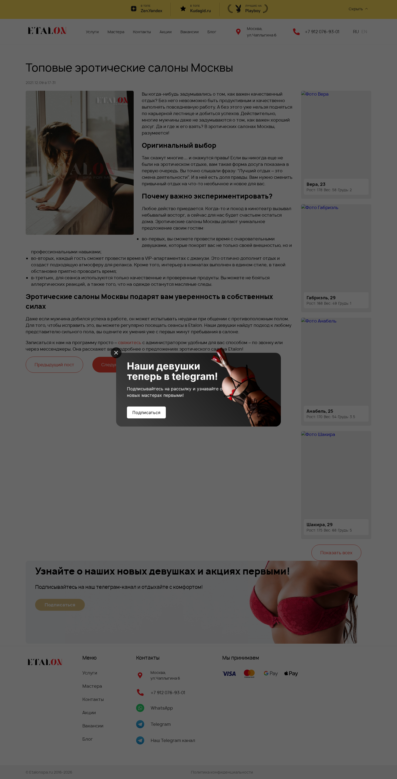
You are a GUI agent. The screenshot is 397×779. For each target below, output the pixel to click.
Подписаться (146, 412)
